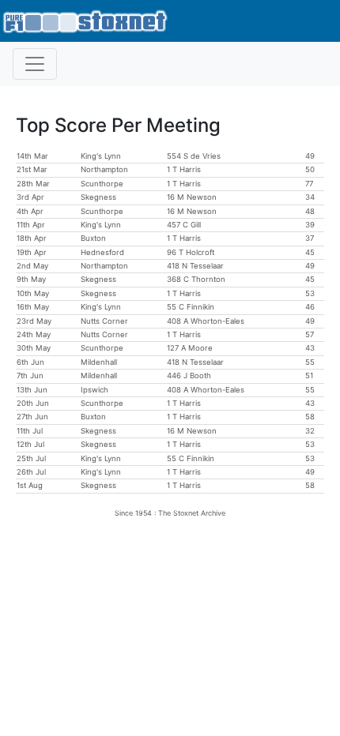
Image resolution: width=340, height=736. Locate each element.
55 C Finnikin (190, 306)
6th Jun (30, 362)
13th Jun (32, 389)
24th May (34, 334)
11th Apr (31, 224)
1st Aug (30, 485)
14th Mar (32, 156)
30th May (34, 348)
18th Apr (32, 238)
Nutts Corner (104, 321)
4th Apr (30, 211)
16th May (33, 306)
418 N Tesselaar (195, 265)
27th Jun (32, 416)
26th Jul (31, 472)
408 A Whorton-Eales (205, 321)
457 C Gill (184, 224)
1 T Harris (184, 169)
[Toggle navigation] (35, 64)
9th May (31, 279)
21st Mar (32, 169)
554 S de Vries (194, 156)
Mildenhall (99, 362)
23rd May (34, 321)
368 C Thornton (196, 279)
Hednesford (102, 252)
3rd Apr (30, 197)
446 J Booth (189, 375)
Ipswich (94, 389)
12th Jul (30, 444)
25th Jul (31, 458)
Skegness (98, 197)
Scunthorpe (102, 183)
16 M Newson (192, 197)
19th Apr (32, 252)
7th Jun (30, 375)
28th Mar (33, 183)
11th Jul (30, 430)
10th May (33, 293)
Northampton (104, 169)
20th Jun (33, 403)
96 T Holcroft (190, 252)
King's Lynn (101, 156)
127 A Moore (190, 348)
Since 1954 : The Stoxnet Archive (170, 513)
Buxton (93, 238)
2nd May (32, 265)
